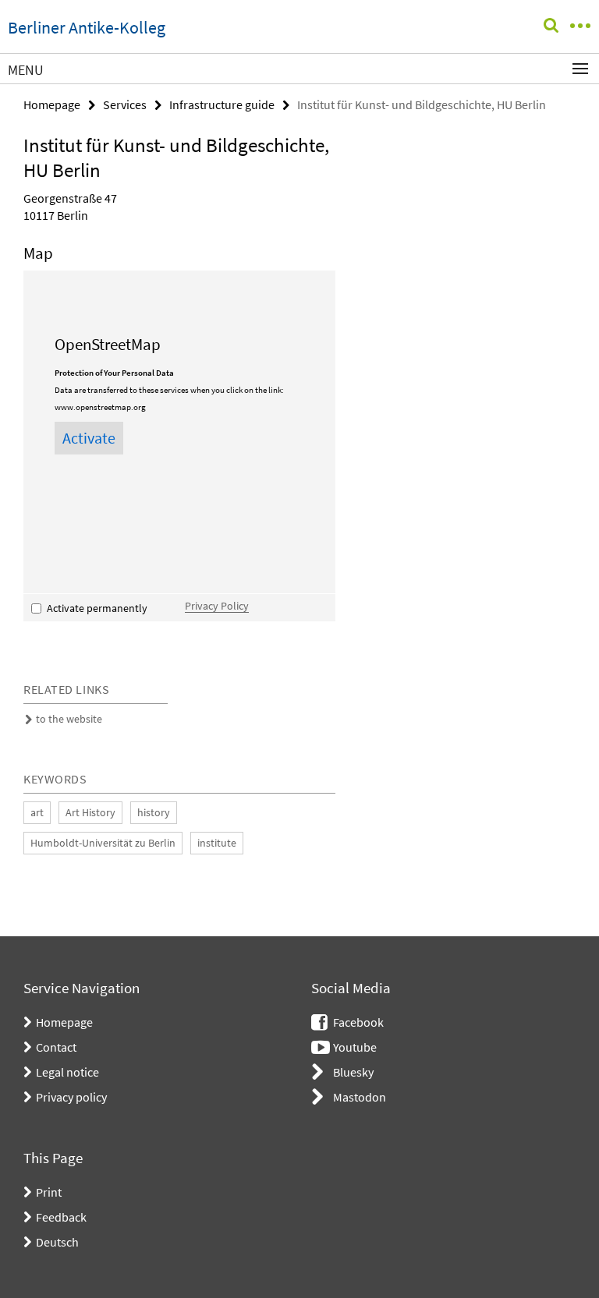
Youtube (355, 1047)
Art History (90, 812)
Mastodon (359, 1097)
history (153, 812)
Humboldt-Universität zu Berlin (102, 843)
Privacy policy (71, 1097)
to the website (69, 719)
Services (125, 104)
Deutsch (57, 1242)
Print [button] (49, 1192)
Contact (56, 1047)
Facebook (358, 1022)
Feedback (61, 1217)
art (37, 812)
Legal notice (67, 1072)
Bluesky (353, 1072)
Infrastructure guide (222, 104)
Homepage (51, 104)
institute (216, 843)
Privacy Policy (217, 606)
